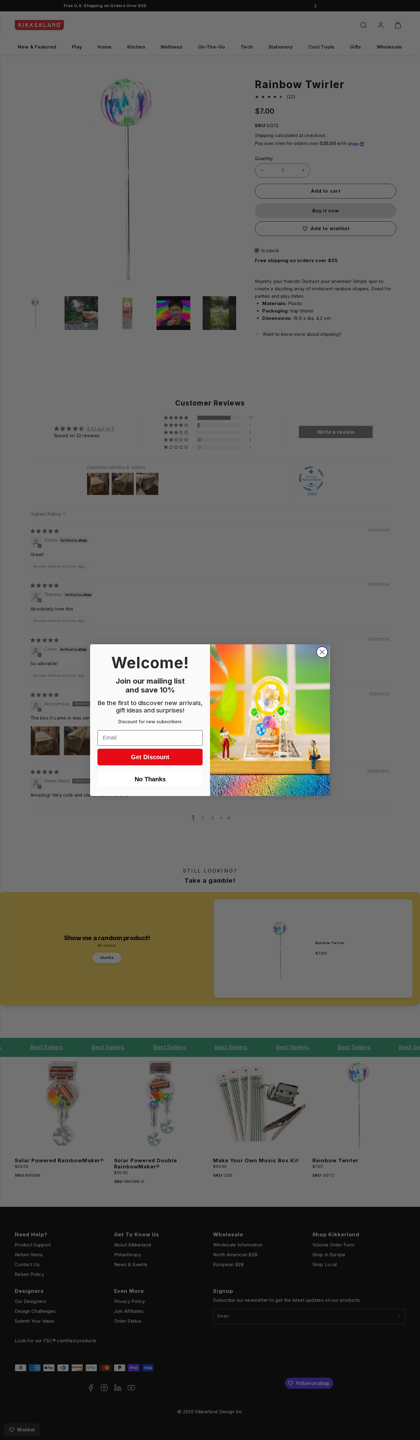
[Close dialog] (322, 652)
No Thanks (150, 779)
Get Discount (150, 757)
